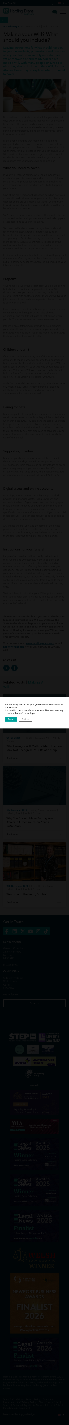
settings (30, 713)
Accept (11, 719)
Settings (25, 719)
